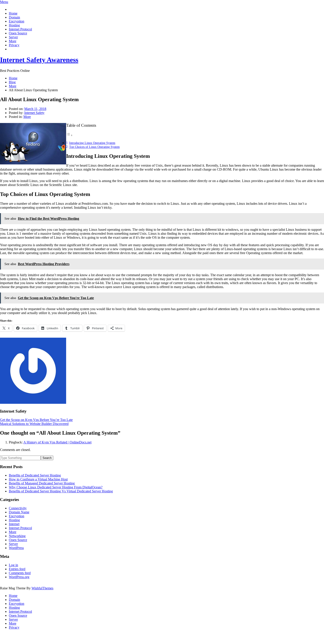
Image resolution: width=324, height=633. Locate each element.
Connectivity (18, 508)
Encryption (16, 21)
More (12, 41)
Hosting (14, 25)
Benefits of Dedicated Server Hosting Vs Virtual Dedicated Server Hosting (61, 491)
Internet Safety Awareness (39, 60)
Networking (17, 536)
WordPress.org (19, 577)
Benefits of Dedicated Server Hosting (35, 475)
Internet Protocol (20, 29)
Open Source (18, 33)
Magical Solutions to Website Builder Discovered (34, 424)
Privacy (14, 45)
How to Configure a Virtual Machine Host (38, 479)
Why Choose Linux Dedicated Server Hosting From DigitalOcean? (55, 487)
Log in (13, 565)
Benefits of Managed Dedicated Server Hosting (42, 483)
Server (13, 37)
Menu (4, 2)
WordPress (16, 548)
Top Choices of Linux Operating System (94, 147)
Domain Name (19, 512)
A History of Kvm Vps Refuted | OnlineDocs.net (57, 442)
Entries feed (17, 569)
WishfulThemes (42, 588)
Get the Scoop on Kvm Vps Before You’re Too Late (36, 420)
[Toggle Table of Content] (69, 135)
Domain (14, 17)
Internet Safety (34, 113)
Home (13, 13)
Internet (14, 524)
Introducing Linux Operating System (92, 143)
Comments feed (20, 573)
